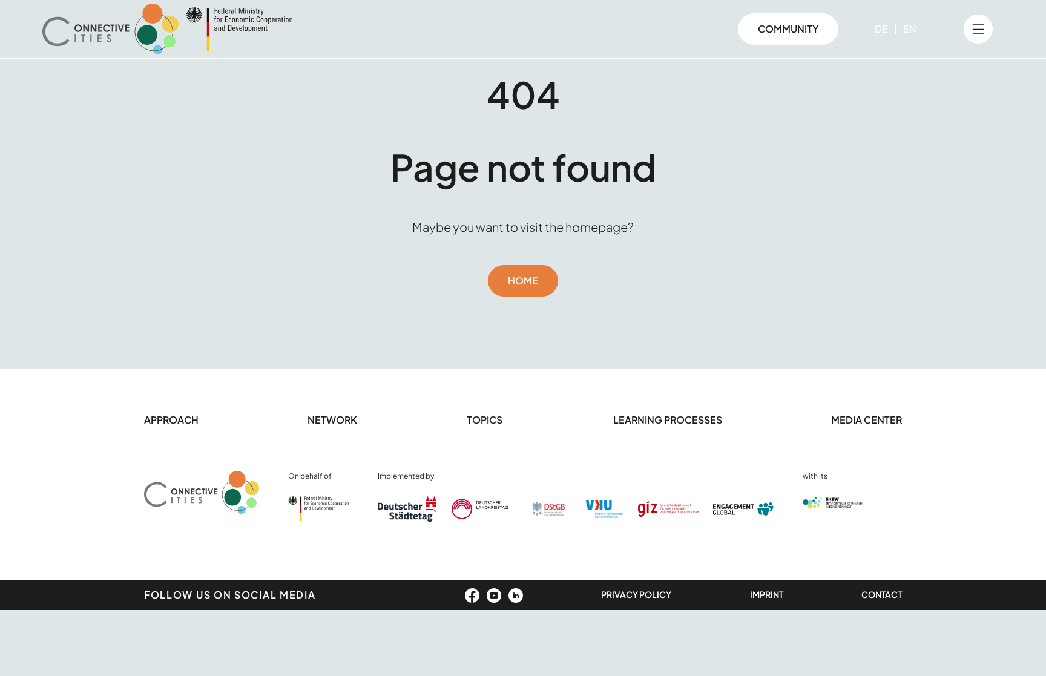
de (881, 28)
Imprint (766, 594)
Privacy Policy (636, 594)
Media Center (866, 419)
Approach (171, 419)
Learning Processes (667, 419)
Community (788, 28)
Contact (881, 594)
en (909, 28)
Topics (485, 419)
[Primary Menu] (978, 29)
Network (332, 419)
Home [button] (523, 280)
